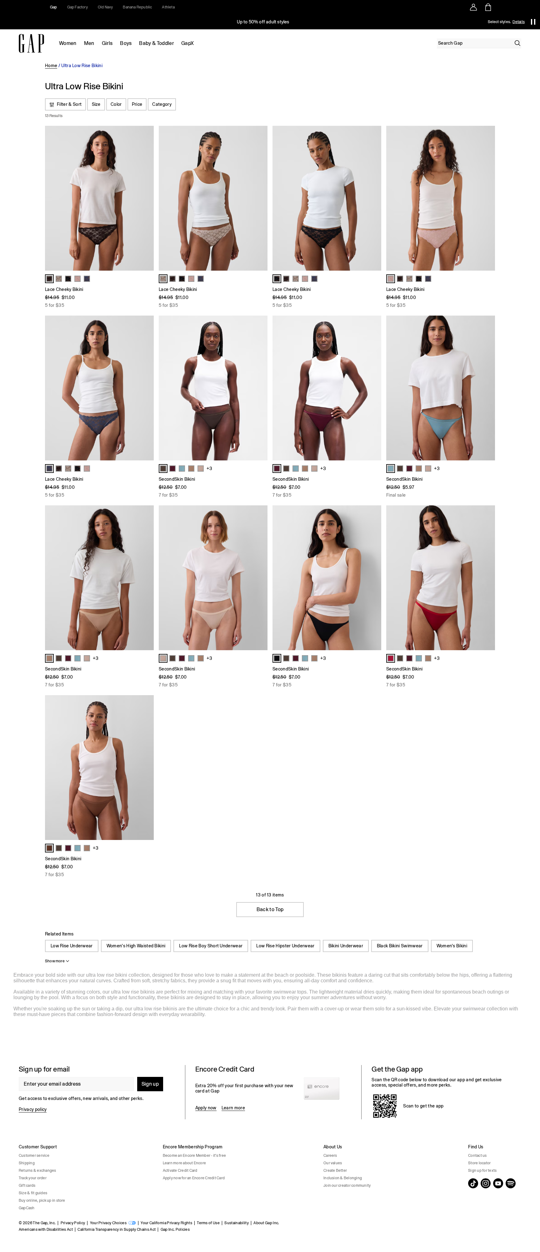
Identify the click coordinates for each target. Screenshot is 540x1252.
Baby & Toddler (156, 43)
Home (51, 65)
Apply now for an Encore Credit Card (194, 1178)
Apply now (206, 1107)
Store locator (479, 1163)
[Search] (517, 43)
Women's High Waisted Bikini (136, 945)
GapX (187, 43)
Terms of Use (208, 1223)
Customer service (34, 1155)
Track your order (33, 1178)
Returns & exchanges (37, 1170)
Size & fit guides (33, 1193)
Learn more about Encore (184, 1163)
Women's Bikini (452, 945)
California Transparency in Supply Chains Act (117, 1229)
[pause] (533, 21)
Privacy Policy (73, 1223)
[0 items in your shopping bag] (487, 7)
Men (89, 43)
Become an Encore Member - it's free (194, 1155)
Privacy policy (33, 1109)
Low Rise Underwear (72, 945)
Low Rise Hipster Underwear (285, 945)
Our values (332, 1163)
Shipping (27, 1163)
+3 (209, 468)
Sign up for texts (482, 1170)
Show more (55, 961)
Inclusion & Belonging (342, 1178)
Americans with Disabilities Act (46, 1229)
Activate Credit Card (180, 1170)
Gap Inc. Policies (175, 1229)
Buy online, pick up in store (42, 1200)
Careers (330, 1155)
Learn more (233, 1107)
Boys (126, 43)
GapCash (27, 1208)
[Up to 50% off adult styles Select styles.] (263, 21)
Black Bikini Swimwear (400, 945)
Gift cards (27, 1185)
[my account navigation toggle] (473, 7)
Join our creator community (347, 1185)
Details (518, 22)
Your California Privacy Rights (166, 1223)
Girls (107, 43)
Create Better (335, 1170)
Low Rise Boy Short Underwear (210, 945)
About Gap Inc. (266, 1223)
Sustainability (236, 1223)
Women (68, 43)
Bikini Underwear (345, 945)
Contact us (477, 1155)
